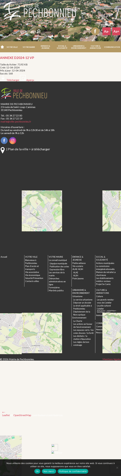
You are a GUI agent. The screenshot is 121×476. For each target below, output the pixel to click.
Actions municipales (105, 263)
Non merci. (49, 471)
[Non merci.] (117, 467)
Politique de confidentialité (73, 471)
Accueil (2, 46)
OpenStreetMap (22, 415)
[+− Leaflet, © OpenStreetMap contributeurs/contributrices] (53, 202)
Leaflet (6, 415)
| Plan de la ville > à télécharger (28, 149)
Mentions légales (112, 359)
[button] (12, 46)
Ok (37, 471)
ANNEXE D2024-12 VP (17, 58)
